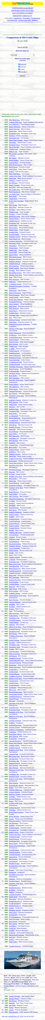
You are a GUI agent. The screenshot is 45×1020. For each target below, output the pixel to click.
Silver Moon (13, 306)
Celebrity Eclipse (14, 557)
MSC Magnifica (14, 566)
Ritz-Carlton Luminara (16, 154)
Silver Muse (13, 425)
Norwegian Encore (15, 357)
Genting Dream (14, 449)
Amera (11, 1007)
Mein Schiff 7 (13, 196)
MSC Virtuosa (13, 344)
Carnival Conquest (15, 720)
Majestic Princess (14, 427)
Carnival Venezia (14, 364)
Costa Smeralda (14, 360)
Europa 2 (12, 503)
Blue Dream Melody (15, 734)
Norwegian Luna (14, 133)
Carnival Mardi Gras (15, 337)
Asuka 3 (11, 171)
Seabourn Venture (15, 261)
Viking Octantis (14, 304)
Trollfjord (12, 723)
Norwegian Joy (14, 438)
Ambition (12, 825)
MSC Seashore (14, 308)
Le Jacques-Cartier (15, 284)
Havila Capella (13, 297)
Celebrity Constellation (16, 730)
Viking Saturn (13, 228)
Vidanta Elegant (14, 998)
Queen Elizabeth (14, 548)
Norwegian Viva (14, 223)
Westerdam (13, 665)
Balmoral (12, 1003)
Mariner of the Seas (15, 678)
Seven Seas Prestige (16, 140)
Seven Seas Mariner (15, 743)
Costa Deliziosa (14, 541)
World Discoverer (14, 216)
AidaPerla (12, 443)
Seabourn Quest (14, 539)
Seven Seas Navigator (16, 812)
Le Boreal (12, 559)
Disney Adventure (15, 127)
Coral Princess (14, 707)
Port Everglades (35, 18)
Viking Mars (13, 246)
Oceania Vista (13, 232)
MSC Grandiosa (14, 378)
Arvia (10, 277)
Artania (11, 1010)
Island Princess (14, 699)
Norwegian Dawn (14, 710)
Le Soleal (12, 501)
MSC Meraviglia (14, 436)
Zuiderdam (12, 732)
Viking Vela (12, 178)
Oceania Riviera (14, 519)
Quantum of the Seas (16, 488)
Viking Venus (13, 311)
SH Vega (12, 270)
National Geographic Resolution (19, 286)
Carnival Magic (14, 535)
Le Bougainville (14, 371)
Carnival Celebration (15, 241)
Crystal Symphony (15, 903)
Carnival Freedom (15, 620)
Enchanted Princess (15, 302)
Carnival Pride (13, 754)
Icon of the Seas (14, 194)
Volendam (12, 810)
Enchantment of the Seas (17, 866)
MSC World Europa (15, 257)
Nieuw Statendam (15, 418)
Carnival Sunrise (14, 808)
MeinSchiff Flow (14, 138)
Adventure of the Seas (16, 770)
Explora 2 (12, 180)
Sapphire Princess (15, 658)
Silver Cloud (13, 912)
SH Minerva (13, 335)
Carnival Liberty (14, 651)
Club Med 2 (13, 926)
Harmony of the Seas (16, 465)
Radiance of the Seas (16, 750)
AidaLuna (12, 586)
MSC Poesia (13, 589)
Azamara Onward (15, 821)
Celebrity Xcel (13, 149)
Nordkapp (12, 890)
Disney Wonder (14, 816)
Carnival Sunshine (15, 894)
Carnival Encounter (15, 725)
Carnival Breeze (14, 523)
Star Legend (13, 924)
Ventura (11, 609)
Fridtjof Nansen (14, 351)
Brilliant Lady (13, 151)
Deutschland (13, 857)
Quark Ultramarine (15, 333)
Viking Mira (12, 142)
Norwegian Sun (14, 774)
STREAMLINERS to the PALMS (22, 8)
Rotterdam (12, 282)
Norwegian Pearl (14, 631)
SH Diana (12, 209)
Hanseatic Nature (14, 373)
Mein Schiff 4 (13, 478)
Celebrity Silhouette (15, 532)
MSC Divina (13, 510)
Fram (10, 611)
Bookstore (35, 20)
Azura (11, 555)
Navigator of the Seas (16, 712)
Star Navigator (13, 823)
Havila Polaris (13, 230)
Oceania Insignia (14, 852)
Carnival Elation (14, 850)
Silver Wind (12, 899)
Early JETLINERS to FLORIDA (22, 13)
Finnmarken (13, 739)
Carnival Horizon (14, 422)
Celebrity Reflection (15, 512)
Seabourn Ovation (15, 400)
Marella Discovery (15, 888)
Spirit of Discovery (15, 355)
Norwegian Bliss (14, 411)
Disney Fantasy (14, 514)
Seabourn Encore (15, 454)
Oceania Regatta (14, 837)
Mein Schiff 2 (13, 376)
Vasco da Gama (14, 919)
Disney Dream (13, 550)
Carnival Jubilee (14, 234)
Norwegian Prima (14, 243)
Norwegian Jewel (14, 647)
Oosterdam (12, 687)
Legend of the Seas (15, 122)
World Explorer (14, 369)
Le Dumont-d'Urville (15, 362)
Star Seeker (13, 158)
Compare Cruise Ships (24, 20)
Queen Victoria (14, 622)
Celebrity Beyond (14, 264)
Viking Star (12, 481)
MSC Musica (13, 633)
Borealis (11, 870)
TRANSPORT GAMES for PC (22, 16)
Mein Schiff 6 (13, 434)
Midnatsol (12, 701)
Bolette (11, 787)
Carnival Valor (13, 672)
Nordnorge (12, 872)
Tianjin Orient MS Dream (17, 846)
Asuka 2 (11, 939)
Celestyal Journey (15, 910)
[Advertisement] (22, 28)
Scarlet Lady (13, 346)
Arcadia (11, 649)
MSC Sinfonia (13, 736)
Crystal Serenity (14, 685)
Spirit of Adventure (15, 293)
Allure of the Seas (15, 564)
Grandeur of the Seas (16, 883)
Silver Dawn (13, 322)
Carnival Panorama (15, 391)
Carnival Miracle (14, 674)
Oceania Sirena (14, 828)
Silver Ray (12, 187)
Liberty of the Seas (15, 627)
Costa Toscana (14, 339)
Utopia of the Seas (15, 176)
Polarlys (11, 892)
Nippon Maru (13, 942)
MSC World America (15, 165)
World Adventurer (14, 192)
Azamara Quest (14, 776)
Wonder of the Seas (15, 275)
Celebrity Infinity (14, 745)
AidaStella (12, 505)
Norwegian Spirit (14, 841)
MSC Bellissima (14, 387)
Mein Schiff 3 (13, 494)
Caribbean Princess (15, 676)
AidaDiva (12, 625)
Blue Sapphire (13, 1012)
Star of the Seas (14, 147)
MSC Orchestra (14, 613)
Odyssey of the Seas (16, 328)
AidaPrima (12, 452)
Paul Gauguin (13, 861)
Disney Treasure (14, 185)
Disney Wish (13, 252)
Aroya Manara (13, 431)
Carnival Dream (14, 584)
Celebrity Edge (14, 409)
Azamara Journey (15, 794)
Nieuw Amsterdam (15, 544)
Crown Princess (14, 640)
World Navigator (14, 295)
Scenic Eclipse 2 (14, 218)
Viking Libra (13, 131)
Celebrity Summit (14, 748)
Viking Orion (13, 404)
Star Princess (13, 167)
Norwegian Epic (14, 562)
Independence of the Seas (17, 595)
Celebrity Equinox (15, 573)
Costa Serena (13, 616)
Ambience (12, 933)
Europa (11, 819)
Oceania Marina (14, 528)
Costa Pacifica (13, 582)
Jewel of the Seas (15, 667)
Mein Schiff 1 (13, 413)
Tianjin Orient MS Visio (16, 660)
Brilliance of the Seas (16, 716)
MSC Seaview (13, 402)
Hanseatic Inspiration (16, 367)
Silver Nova (12, 207)
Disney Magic (13, 843)
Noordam (12, 642)
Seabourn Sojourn (15, 546)
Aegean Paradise (14, 996)
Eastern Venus (14, 832)
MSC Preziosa (13, 496)
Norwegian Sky (14, 830)
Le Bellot (12, 349)
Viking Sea (12, 456)
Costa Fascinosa (14, 521)
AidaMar (11, 517)
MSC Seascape (14, 279)
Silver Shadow (13, 783)
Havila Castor (13, 248)
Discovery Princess (15, 259)
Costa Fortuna (13, 683)
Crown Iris (12, 928)
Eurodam (12, 606)
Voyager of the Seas (15, 803)
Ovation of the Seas (15, 458)
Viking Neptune (14, 266)
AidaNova (12, 407)
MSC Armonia (13, 765)
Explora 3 (12, 136)
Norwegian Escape (15, 470)
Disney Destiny (14, 160)
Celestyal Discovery (15, 696)
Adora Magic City (14, 239)
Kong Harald (13, 921)
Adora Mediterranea (15, 692)
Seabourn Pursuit (14, 237)
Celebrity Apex (13, 313)
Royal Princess (14, 508)
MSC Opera (13, 656)
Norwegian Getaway (15, 485)
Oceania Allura (14, 162)
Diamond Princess (15, 663)
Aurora (11, 801)
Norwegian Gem (14, 618)
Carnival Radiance (15, 799)
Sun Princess (13, 183)
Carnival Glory (13, 681)
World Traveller (14, 268)
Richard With (13, 915)
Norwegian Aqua (14, 145)
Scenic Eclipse (13, 384)
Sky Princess (13, 393)
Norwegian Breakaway (16, 499)
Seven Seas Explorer (16, 463)
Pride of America (14, 654)
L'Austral (12, 537)
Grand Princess (14, 839)
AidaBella (12, 604)
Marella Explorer (14, 881)
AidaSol (11, 530)
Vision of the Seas (15, 834)
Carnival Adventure (15, 741)
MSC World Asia (14, 120)
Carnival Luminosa (15, 571)
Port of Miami (26, 18)
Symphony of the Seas (16, 396)
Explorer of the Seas (15, 779)
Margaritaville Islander (16, 785)
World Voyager (14, 342)
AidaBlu (11, 553)
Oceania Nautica (14, 792)
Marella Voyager (14, 863)
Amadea (11, 930)
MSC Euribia (13, 205)
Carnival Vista (13, 445)
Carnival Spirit (13, 759)
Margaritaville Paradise (16, 935)
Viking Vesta (13, 169)
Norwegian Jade (14, 645)
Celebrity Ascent (14, 221)
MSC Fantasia (13, 591)
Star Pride (12, 1005)
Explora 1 (12, 214)
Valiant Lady (13, 250)
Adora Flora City (14, 129)
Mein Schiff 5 (13, 447)
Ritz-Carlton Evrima (15, 273)
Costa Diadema (14, 483)
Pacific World (13, 897)
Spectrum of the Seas (16, 380)
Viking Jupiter (13, 389)
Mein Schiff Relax (14, 174)
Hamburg (12, 879)
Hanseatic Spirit (14, 315)
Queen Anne (13, 198)
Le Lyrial (11, 474)
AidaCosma (13, 290)
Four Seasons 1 (14, 124)
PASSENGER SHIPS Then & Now (23, 10)
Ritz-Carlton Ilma (14, 189)
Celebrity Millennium (15, 790)
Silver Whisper (13, 768)
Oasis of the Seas (15, 580)
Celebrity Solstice (14, 593)
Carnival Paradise (15, 854)
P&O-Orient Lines (12, 20)
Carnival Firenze (14, 320)
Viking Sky (12, 429)
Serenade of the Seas (16, 703)
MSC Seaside (13, 440)
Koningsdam (13, 461)
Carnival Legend (14, 727)
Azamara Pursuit (14, 763)
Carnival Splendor (15, 602)
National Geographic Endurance (19, 324)
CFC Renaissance (15, 917)
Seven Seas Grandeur (16, 201)
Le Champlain (13, 416)
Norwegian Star (14, 761)
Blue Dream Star (14, 756)
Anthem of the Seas (15, 476)
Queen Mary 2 (13, 669)
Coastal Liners (18, 18)
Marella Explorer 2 (15, 906)
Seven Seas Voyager (16, 694)
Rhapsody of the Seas (16, 874)
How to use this (22, 47)
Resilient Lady (13, 212)
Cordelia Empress (15, 946)
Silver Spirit (12, 575)
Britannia (12, 472)
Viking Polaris (13, 255)
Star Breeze (13, 1001)
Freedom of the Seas (16, 636)
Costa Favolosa (14, 526)
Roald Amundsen (14, 353)
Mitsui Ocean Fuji (14, 568)
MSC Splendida (14, 577)
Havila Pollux (13, 225)
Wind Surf (12, 937)
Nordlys (11, 908)
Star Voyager (13, 859)
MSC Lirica (12, 690)
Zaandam (12, 797)
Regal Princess (14, 492)
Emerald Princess (15, 629)
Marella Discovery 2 (15, 901)
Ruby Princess (13, 600)
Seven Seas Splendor (16, 299)
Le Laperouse (13, 420)
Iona (10, 317)
